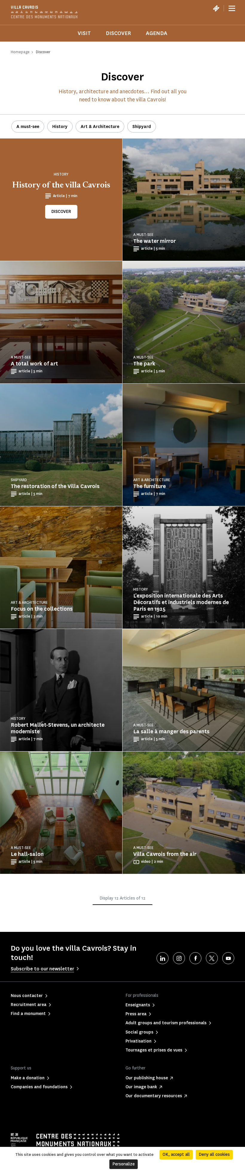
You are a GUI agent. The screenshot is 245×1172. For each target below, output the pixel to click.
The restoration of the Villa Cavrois (55, 486)
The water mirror (154, 241)
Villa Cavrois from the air (164, 854)
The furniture (149, 486)
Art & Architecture (100, 126)
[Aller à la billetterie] (216, 8)
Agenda (156, 33)
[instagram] (179, 958)
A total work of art (34, 363)
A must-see (27, 126)
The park (144, 363)
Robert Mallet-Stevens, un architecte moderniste (58, 728)
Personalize (123, 1164)
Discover (118, 33)
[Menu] (231, 8)
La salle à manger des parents (171, 731)
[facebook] (195, 958)
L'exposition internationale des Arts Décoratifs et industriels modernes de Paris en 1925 (181, 602)
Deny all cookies (214, 1154)
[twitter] (212, 958)
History (60, 126)
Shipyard (141, 126)
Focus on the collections (42, 608)
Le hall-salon (27, 854)
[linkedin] (163, 958)
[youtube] (228, 958)
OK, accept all (176, 1154)
